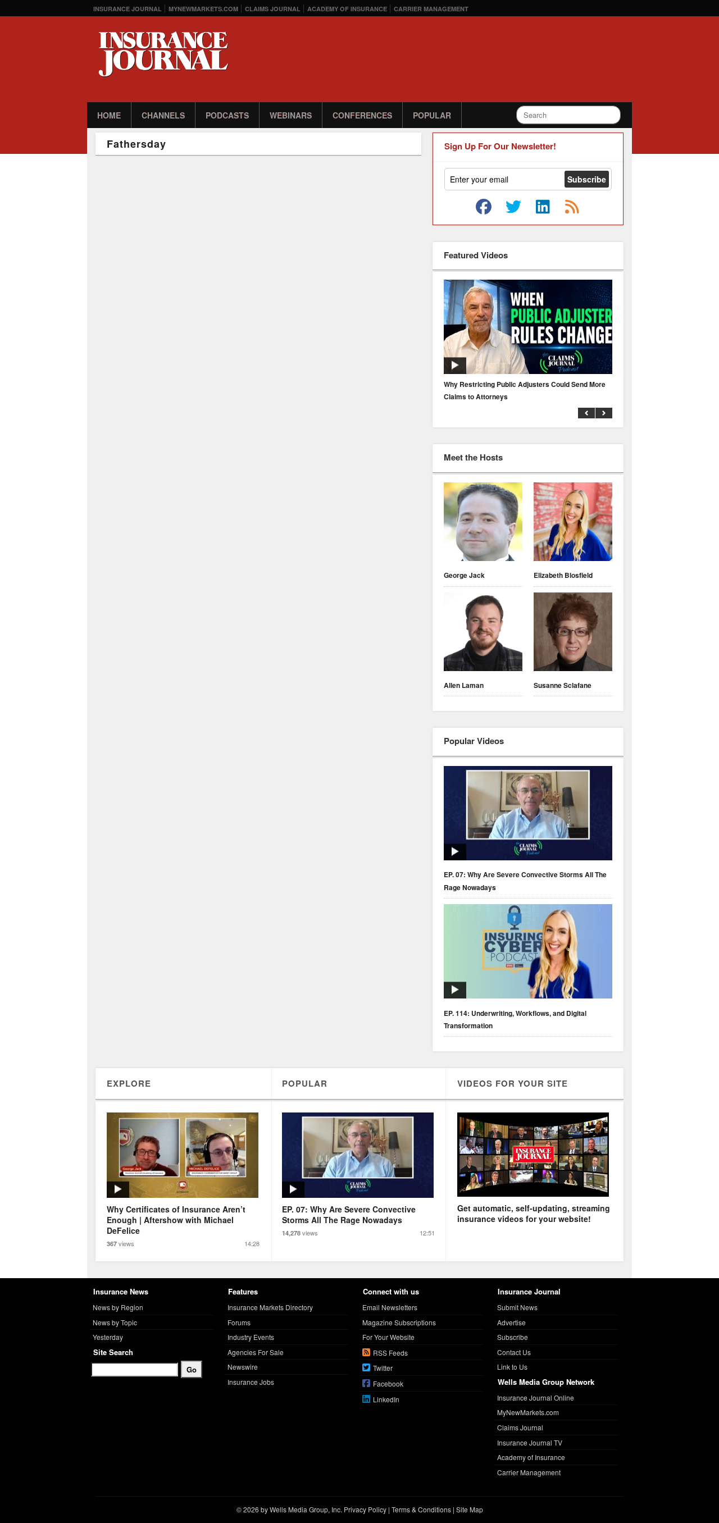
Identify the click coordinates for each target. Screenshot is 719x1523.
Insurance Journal (127, 8)
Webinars (291, 115)
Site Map (469, 1509)
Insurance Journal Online (535, 1397)
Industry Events (250, 1337)
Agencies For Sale (255, 1352)
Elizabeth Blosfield (563, 575)
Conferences (362, 115)
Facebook (388, 1383)
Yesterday (108, 1337)
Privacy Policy (365, 1509)
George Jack (464, 575)
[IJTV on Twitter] (513, 207)
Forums (239, 1322)
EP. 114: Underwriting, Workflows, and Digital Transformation (515, 1019)
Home (109, 115)
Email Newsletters (389, 1307)
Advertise (511, 1322)
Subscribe (512, 1337)
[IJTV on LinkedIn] (542, 207)
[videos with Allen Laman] (483, 633)
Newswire (242, 1366)
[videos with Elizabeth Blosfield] (573, 523)
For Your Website (388, 1337)
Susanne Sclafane (562, 685)
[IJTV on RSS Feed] (572, 207)
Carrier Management (431, 8)
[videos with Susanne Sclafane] (573, 633)
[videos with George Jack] (483, 523)
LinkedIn (386, 1399)
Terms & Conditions (421, 1509)
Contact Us (514, 1352)
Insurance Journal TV (529, 1442)
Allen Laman (464, 685)
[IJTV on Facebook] (483, 207)
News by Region (118, 1307)
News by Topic (115, 1322)
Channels (163, 115)
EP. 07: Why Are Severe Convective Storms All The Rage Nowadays (525, 880)
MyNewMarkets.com (203, 8)
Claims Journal (273, 8)
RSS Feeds (390, 1352)
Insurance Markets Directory (270, 1307)
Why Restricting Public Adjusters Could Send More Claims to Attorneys (525, 390)
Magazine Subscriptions (399, 1322)
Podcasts (227, 115)
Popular (432, 115)
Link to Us (512, 1366)
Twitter (383, 1367)
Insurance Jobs (250, 1382)
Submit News (517, 1307)
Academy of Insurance (347, 8)
